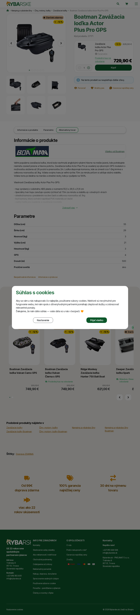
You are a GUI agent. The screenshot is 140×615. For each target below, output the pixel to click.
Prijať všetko (96, 320)
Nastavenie (43, 320)
